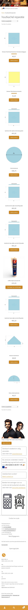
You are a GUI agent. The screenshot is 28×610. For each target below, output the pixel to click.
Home (3, 12)
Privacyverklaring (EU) (7, 595)
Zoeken (14, 607)
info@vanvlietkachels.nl (10, 529)
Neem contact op (6, 443)
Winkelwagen (21, 606)
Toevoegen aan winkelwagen (14, 287)
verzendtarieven (17, 454)
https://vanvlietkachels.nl (9, 530)
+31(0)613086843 (7, 527)
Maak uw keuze (14, 60)
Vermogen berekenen (18, 488)
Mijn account (4, 607)
